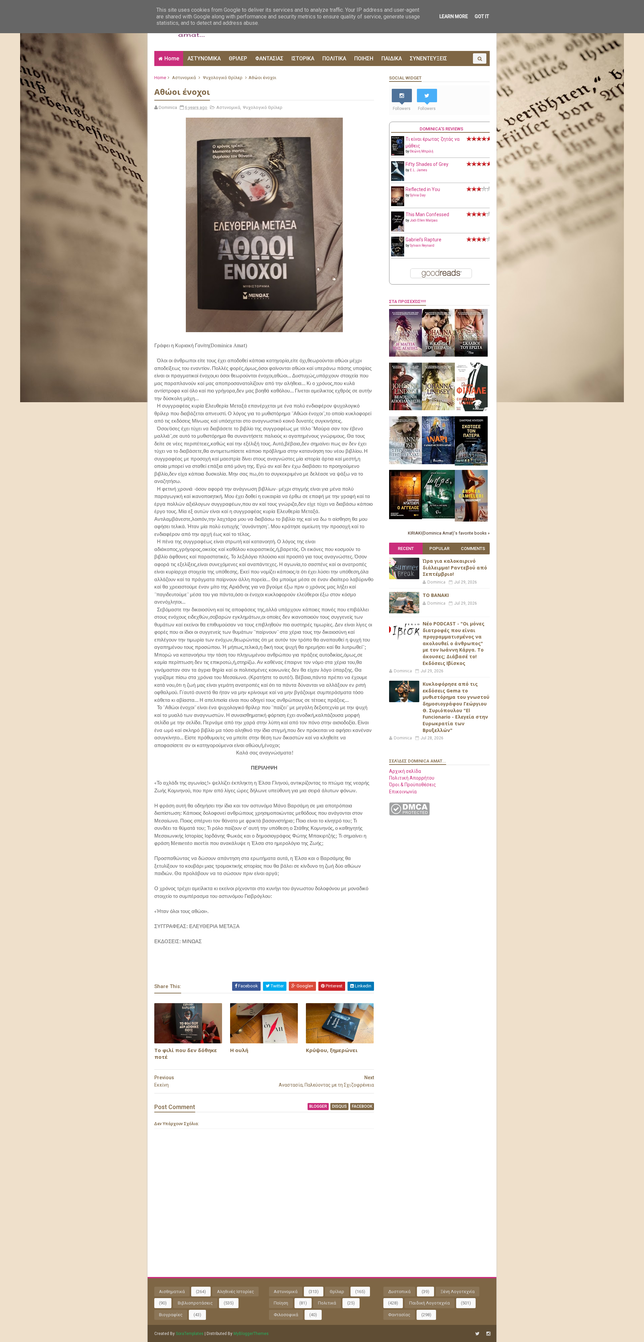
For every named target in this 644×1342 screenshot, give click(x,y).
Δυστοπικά (399, 1291)
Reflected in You (423, 189)
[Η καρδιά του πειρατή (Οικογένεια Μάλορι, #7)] (438, 355)
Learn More (453, 16)
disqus (339, 1106)
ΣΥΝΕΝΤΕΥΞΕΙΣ (428, 58)
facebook (362, 1106)
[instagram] (488, 1334)
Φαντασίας (399, 1314)
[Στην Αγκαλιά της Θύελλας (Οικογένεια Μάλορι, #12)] (405, 462)
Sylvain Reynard (422, 245)
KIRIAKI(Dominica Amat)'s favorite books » (449, 533)
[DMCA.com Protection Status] (409, 813)
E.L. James (418, 170)
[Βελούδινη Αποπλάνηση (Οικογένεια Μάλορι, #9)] (405, 408)
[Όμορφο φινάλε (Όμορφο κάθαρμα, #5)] (471, 409)
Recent (406, 548)
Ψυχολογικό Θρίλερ (223, 77)
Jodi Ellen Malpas (424, 220)
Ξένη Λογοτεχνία (457, 1291)
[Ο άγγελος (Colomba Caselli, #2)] (405, 517)
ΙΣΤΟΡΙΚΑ (302, 58)
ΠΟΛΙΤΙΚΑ (334, 58)
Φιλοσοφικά (286, 1314)
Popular (439, 548)
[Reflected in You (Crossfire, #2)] (397, 204)
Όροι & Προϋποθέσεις (412, 784)
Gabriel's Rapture (423, 239)
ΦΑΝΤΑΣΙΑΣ (269, 58)
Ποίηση (281, 1302)
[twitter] (477, 1334)
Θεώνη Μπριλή (421, 151)
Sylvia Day (418, 195)
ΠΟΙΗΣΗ (363, 58)
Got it (482, 16)
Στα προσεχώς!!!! (407, 301)
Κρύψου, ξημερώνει (332, 1050)
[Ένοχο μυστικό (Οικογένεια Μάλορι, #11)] (438, 408)
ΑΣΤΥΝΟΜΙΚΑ (204, 58)
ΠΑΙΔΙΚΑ (391, 58)
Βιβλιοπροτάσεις (195, 1302)
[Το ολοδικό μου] (471, 520)
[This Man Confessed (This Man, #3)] (397, 230)
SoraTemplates (190, 1333)
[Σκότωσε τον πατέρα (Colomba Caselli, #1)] (471, 464)
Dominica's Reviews (441, 128)
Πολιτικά (327, 1302)
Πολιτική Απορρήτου (411, 778)
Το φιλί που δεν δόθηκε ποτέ (185, 1053)
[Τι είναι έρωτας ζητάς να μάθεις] (397, 154)
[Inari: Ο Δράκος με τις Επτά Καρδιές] (438, 462)
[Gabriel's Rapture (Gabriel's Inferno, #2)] (397, 254)
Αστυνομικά (184, 77)
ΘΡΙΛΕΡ (238, 58)
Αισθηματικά (172, 1291)
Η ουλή (239, 1050)
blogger (318, 1106)
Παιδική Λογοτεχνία (429, 1302)
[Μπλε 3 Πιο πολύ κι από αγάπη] (438, 517)
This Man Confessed (427, 214)
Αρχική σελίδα (405, 771)
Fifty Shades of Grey (427, 164)
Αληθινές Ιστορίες (235, 1291)
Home (171, 58)
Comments (473, 548)
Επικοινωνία (403, 791)
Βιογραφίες (170, 1314)
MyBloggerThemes (251, 1333)
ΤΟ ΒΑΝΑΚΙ (436, 595)
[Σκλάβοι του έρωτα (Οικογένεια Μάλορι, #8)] (471, 355)
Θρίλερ (337, 1291)
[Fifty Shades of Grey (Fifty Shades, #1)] (397, 179)
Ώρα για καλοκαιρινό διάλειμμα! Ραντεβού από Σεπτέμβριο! (455, 567)
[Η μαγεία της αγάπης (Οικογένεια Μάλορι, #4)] (405, 355)
